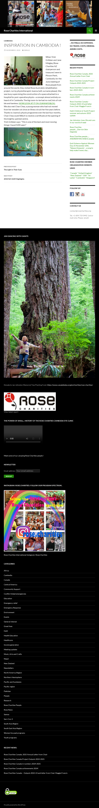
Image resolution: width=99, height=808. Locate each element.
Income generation (11, 645)
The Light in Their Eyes (13, 168)
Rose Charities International (18, 30)
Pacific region (9, 686)
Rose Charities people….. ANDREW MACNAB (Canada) (82, 137)
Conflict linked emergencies (15, 594)
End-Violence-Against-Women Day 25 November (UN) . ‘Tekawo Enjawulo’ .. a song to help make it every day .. (82, 146)
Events (6, 617)
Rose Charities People (12, 705)
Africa (6, 571)
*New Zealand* (76, 175)
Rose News (8, 710)
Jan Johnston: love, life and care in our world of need (82, 121)
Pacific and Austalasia (12, 682)
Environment (9, 612)
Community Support (12, 589)
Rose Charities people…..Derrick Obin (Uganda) (79, 129)
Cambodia (8, 41)
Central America (10, 584)
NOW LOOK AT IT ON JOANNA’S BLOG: (37, 103)
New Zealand (9, 663)
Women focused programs (14, 733)
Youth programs (10, 737)
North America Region (13, 673)
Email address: (10, 471)
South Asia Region (11, 724)
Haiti (6, 631)
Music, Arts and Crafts (13, 654)
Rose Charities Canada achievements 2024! (21, 768)
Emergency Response (12, 608)
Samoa (6, 714)
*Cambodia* (80, 178)
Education (8, 598)
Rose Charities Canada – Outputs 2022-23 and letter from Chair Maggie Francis (81, 104)
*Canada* (73, 173)
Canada (7, 580)
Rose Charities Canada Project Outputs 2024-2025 (82, 82)
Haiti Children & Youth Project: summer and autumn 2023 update (82, 113)
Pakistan (7, 691)
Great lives (8, 626)
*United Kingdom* (85, 173)
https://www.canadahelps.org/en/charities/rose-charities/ (70, 385)
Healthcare (8, 640)
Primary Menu (96, 30)
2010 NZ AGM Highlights (14, 177)
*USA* (84, 175)
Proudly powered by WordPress (14, 805)
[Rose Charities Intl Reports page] (30, 401)
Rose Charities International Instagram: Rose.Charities (25, 555)
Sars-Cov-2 (8, 719)
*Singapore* (90, 178)
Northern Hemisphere (13, 677)
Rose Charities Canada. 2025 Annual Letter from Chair (81, 75)
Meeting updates (10, 649)
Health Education (11, 635)
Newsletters (9, 668)
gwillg (27, 50)
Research (7, 700)
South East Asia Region (13, 728)
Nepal (6, 659)
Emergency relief (10, 603)
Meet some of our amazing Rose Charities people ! (24, 456)
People (6, 696)
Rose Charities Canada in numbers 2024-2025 (82, 89)
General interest (10, 622)
